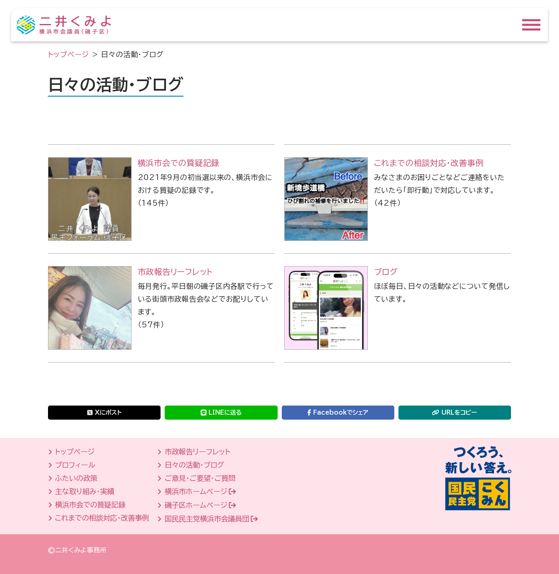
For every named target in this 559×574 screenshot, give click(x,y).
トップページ (74, 451)
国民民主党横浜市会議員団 (207, 518)
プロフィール (75, 464)
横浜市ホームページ (196, 491)
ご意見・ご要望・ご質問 (200, 478)
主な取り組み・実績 (84, 491)
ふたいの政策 (76, 478)
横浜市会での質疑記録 (179, 163)
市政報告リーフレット (176, 272)
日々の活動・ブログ (194, 464)
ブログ (386, 272)
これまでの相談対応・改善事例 (429, 163)
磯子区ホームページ (196, 505)
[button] (104, 411)
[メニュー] (531, 24)
